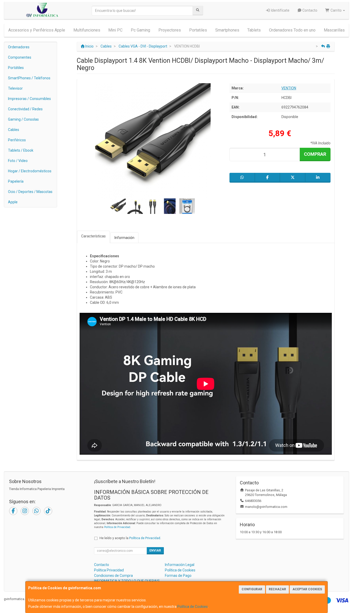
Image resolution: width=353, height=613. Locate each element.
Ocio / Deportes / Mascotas (30, 192)
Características (93, 236)
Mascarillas (334, 30)
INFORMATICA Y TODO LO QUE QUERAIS (127, 581)
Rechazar (277, 589)
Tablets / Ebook (20, 150)
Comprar (315, 154)
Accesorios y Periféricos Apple (36, 30)
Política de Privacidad (117, 527)
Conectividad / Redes (25, 109)
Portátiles (16, 68)
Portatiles (198, 30)
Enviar (155, 550)
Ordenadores (18, 47)
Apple (13, 202)
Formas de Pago (178, 575)
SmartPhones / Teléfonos (29, 78)
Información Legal (179, 565)
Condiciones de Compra (113, 575)
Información (124, 238)
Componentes (19, 57)
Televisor (15, 88)
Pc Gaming (140, 30)
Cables (13, 130)
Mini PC (115, 30)
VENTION (288, 88)
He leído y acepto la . (130, 538)
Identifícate (279, 10)
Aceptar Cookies (307, 589)
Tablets (254, 30)
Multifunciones (86, 30)
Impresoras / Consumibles (29, 99)
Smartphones (227, 30)
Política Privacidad (109, 570)
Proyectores (169, 30)
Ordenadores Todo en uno (292, 30)
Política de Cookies (192, 606)
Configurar (252, 589)
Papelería (16, 181)
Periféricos (17, 140)
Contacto (309, 10)
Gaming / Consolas (23, 119)
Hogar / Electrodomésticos (29, 171)
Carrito (336, 10)
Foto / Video (18, 161)
